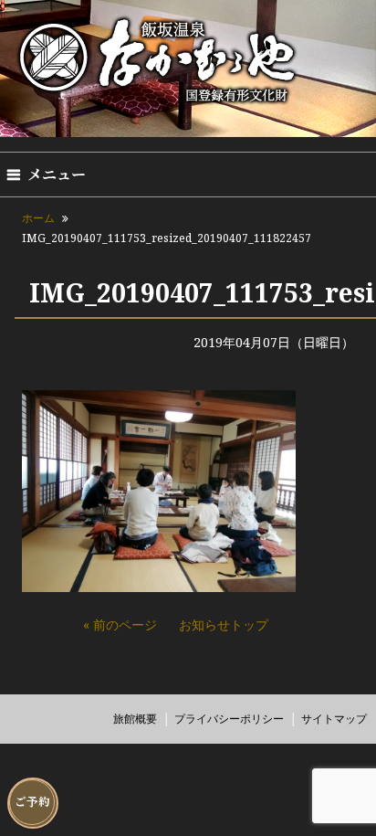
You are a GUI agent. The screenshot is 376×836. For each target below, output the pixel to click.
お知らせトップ (223, 624)
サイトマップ (334, 718)
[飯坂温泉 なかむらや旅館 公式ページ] (159, 103)
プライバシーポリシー (229, 718)
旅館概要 (135, 718)
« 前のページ (120, 624)
